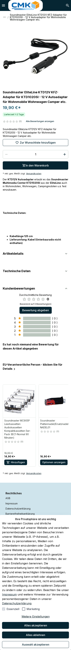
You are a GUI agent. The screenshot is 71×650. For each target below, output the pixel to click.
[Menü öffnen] (3, 5)
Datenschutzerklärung (16, 603)
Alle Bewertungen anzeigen (40, 121)
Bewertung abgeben (35, 310)
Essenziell (13, 609)
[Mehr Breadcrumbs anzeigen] (4, 17)
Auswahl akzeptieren (35, 644)
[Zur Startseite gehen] (25, 5)
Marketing (33, 609)
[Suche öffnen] (67, 5)
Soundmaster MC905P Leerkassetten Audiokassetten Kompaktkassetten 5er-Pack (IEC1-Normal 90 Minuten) (17, 429)
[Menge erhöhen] (64, 154)
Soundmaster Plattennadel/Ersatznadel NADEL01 (54, 424)
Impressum (9, 594)
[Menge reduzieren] (6, 154)
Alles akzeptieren (35, 625)
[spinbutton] (35, 154)
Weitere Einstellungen (36, 616)
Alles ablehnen (35, 635)
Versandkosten (33, 173)
